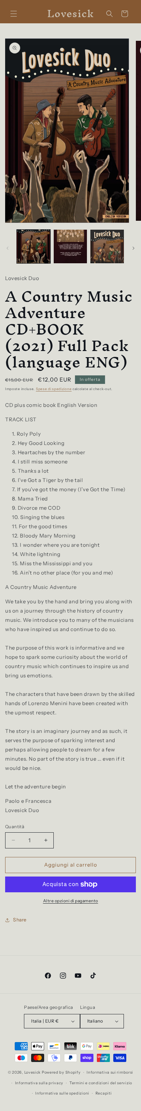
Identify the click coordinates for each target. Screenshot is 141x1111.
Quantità (14, 826)
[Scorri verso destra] (133, 248)
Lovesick (32, 1072)
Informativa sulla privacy (39, 1082)
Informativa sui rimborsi (110, 1072)
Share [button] (20, 920)
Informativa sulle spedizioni (62, 1093)
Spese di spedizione (54, 389)
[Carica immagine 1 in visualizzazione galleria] (33, 246)
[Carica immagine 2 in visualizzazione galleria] (70, 246)
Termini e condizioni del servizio (100, 1082)
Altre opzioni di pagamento (70, 900)
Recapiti (103, 1093)
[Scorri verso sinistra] (7, 248)
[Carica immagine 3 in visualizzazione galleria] (107, 246)
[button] (13, 13)
